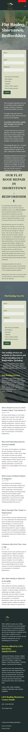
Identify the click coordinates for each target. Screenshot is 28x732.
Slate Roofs (12, 378)
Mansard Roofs (19, 387)
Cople (6, 363)
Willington (12, 368)
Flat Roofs (8, 81)
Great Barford (7, 366)
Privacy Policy (6, 728)
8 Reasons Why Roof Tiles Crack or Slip (14, 545)
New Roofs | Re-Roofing (12, 76)
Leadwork (7, 84)
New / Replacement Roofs (9, 389)
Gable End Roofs (11, 382)
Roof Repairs (8, 79)
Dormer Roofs (10, 387)
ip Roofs (17, 380)
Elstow (22, 363)
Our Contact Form (7, 708)
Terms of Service (6, 726)
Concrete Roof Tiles (7, 380)
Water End (5, 368)
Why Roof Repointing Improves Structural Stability (13, 443)
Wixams (24, 368)
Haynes (22, 366)
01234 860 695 (22, 1)
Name (5, 52)
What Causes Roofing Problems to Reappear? (13, 477)
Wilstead (18, 368)
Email (5, 60)
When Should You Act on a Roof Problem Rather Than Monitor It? (14, 409)
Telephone (6, 67)
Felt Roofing (11, 385)
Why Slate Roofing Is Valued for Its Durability (13, 580)
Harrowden (15, 366)
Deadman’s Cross (14, 363)
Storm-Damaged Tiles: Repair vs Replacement (14, 511)
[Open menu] (25, 6)
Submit (7, 92)
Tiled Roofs (5, 378)
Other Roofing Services (11, 88)
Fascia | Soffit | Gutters (11, 86)
